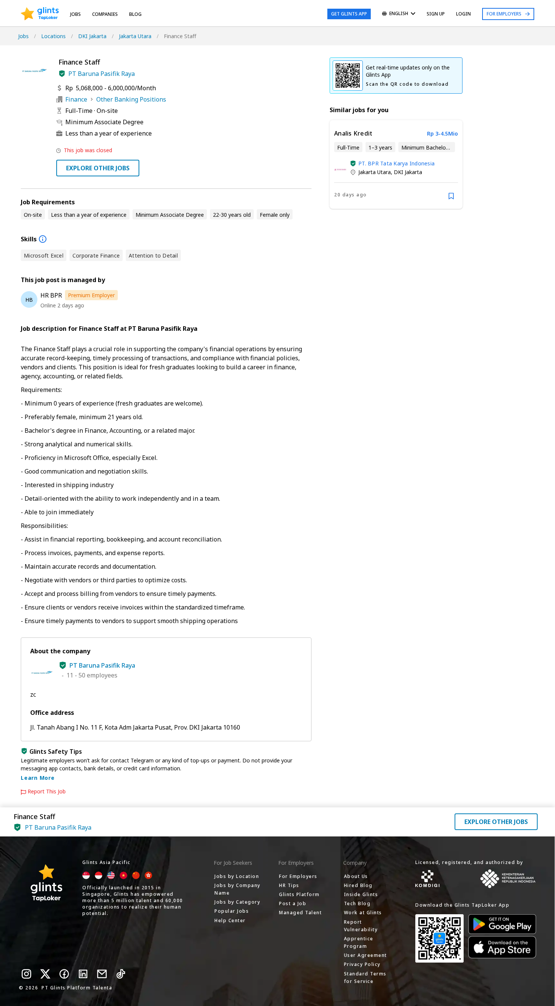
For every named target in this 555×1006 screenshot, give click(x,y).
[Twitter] (45, 973)
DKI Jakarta (92, 36)
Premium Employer (91, 295)
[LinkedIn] (83, 973)
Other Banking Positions (131, 99)
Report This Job (47, 791)
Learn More (38, 777)
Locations (53, 36)
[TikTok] (120, 973)
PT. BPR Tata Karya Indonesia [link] (396, 163)
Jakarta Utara (135, 36)
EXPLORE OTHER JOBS (98, 168)
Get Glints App (349, 14)
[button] (62, 73)
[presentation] (40, 14)
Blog (135, 14)
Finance (76, 99)
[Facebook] (64, 973)
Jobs (75, 14)
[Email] (101, 973)
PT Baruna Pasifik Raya (101, 73)
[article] (396, 164)
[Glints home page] (40, 14)
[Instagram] (26, 973)
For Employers (504, 14)
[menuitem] (398, 14)
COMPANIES (105, 14)
